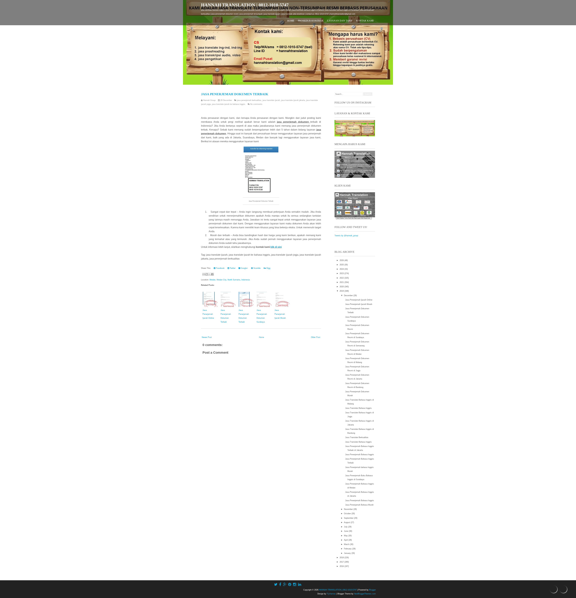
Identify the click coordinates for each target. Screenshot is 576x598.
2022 (342, 278)
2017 (342, 562)
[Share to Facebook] (212, 274)
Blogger (372, 590)
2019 (342, 291)
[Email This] (203, 274)
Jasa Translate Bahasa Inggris (358, 408)
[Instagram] (294, 584)
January (347, 553)
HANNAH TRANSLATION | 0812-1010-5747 (245, 4)
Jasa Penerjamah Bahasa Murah (359, 505)
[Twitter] (275, 584)
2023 (342, 273)
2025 (342, 265)
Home (290, 20)
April (346, 540)
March (347, 544)
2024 (342, 269)
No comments (256, 104)
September (349, 518)
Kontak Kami (365, 20)
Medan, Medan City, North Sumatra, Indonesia (230, 280)
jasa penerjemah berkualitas (249, 100)
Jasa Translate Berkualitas (356, 437)
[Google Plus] (284, 584)
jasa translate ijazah (271, 100)
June (346, 531)
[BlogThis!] (206, 274)
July (346, 527)
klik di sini (276, 247)
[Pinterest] (289, 584)
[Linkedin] (299, 584)
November (348, 509)
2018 (342, 557)
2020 (342, 286)
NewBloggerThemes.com (365, 594)
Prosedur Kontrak (311, 20)
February (348, 549)
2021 (342, 282)
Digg (268, 268)
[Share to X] (209, 274)
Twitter (232, 268)
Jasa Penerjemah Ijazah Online (208, 314)
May (346, 535)
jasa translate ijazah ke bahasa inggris (228, 104)
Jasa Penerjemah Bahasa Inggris (359, 454)
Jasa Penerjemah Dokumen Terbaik (234, 94)
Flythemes (331, 594)
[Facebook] (280, 584)
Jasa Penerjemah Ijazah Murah (280, 314)
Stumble (257, 268)
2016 (342, 566)
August (347, 522)
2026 (342, 260)
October (347, 513)
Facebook (220, 268)
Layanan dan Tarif (339, 20)
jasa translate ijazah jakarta (293, 100)
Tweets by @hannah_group (346, 235)
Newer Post (207, 337)
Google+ (244, 268)
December (348, 295)
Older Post (315, 337)
